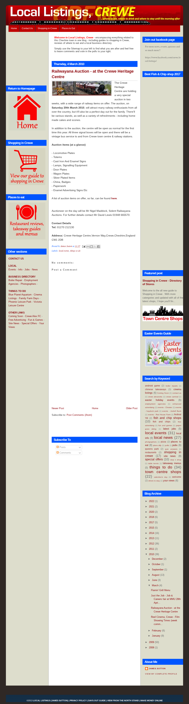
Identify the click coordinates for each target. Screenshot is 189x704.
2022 (152, 501)
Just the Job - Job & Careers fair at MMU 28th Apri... (166, 599)
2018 (152, 517)
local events (64, 250)
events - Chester (165, 407)
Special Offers (29, 323)
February (157, 630)
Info (20, 269)
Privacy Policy (78, 700)
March (155, 585)
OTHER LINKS (16, 312)
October (156, 564)
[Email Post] (83, 246)
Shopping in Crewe (47, 28)
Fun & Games (35, 319)
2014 (152, 533)
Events (12, 269)
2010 (152, 554)
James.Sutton (157, 669)
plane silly (157, 445)
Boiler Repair (15, 280)
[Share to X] (95, 246)
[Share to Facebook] (98, 246)
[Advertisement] (23, 391)
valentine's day (160, 477)
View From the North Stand (123, 700)
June (155, 580)
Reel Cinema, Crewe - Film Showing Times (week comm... (165, 620)
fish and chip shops (167, 417)
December (158, 558)
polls (167, 445)
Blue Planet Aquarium (20, 294)
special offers (154, 459)
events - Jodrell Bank (171, 411)
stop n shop (175, 460)
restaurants (150, 452)
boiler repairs (172, 386)
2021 (152, 506)
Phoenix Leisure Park (19, 301)
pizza (163, 441)
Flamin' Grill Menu (160, 590)
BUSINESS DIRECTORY (22, 276)
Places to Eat (68, 28)
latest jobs (169, 428)
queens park (152, 449)
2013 (152, 538)
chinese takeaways (155, 389)
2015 (152, 527)
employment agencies (155, 404)
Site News (13, 323)
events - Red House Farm (159, 415)
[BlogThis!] (91, 246)
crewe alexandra (155, 397)
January (156, 635)
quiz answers (171, 449)
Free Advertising (17, 319)
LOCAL (12, 265)
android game (152, 385)
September (158, 569)
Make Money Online (151, 700)
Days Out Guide (97, 700)
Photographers (28, 284)
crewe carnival (172, 397)
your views (169, 480)
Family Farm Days (29, 298)
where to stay (154, 481)
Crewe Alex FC (33, 316)
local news (163, 437)
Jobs (27, 269)
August (156, 575)
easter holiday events (159, 400)
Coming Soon (15, 316)
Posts (62, 447)
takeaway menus (172, 463)
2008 (152, 647)
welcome (176, 477)
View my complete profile (161, 674)
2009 (152, 642)
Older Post (132, 408)
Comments (65, 452)
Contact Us (27, 28)
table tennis (153, 463)
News (35, 269)
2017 (152, 522)
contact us (176, 393)
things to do (75, 250)
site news (170, 456)
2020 (152, 511)
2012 (152, 543)
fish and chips (161, 421)
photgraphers (151, 442)
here (114, 198)
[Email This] (88, 246)
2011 (152, 549)
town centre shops (163, 472)
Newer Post (58, 408)
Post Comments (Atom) (79, 415)
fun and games (165, 425)
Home (14, 28)
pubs (175, 445)
